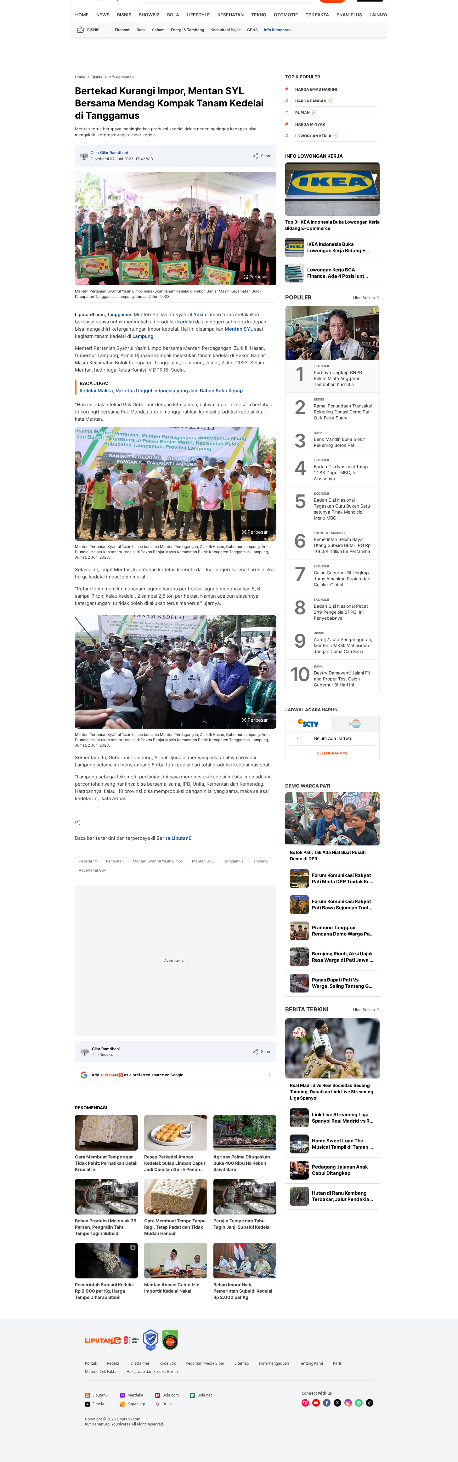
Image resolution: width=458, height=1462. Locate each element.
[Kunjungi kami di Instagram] (348, 1403)
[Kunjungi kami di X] (337, 1403)
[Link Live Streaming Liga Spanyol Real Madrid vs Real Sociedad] (299, 1117)
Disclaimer (140, 1363)
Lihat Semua (364, 297)
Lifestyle (198, 14)
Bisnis (124, 14)
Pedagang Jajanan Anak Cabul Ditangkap (340, 1170)
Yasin (200, 314)
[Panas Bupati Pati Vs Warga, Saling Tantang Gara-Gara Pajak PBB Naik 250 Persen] (299, 983)
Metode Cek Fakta (100, 1371)
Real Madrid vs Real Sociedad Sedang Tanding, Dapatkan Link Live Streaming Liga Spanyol (331, 1092)
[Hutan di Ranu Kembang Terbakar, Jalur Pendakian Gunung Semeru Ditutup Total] (299, 1196)
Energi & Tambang (187, 29)
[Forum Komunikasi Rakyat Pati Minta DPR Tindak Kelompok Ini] (299, 878)
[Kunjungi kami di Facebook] (327, 1403)
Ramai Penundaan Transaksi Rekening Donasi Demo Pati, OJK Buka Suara (343, 411)
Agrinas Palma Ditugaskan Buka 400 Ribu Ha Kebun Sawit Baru (241, 1163)
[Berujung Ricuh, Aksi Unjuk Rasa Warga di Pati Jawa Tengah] (299, 956)
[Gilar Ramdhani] (84, 156)
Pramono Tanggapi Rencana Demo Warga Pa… (343, 930)
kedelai (185, 322)
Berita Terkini (306, 1009)
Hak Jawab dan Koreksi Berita (152, 1371)
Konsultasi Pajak (226, 29)
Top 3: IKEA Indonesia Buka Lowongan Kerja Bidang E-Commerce (332, 225)
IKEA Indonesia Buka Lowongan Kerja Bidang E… (338, 247)
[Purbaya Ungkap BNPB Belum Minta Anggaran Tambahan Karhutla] (333, 333)
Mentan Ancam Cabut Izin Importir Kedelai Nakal (172, 1288)
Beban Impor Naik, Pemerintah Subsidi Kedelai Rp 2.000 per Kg (242, 1291)
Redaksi (114, 1363)
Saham (158, 29)
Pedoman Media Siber (205, 1363)
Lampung (143, 336)
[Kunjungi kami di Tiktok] (369, 1403)
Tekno (258, 14)
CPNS (252, 29)
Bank (141, 29)
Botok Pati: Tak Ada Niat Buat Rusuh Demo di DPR (328, 855)
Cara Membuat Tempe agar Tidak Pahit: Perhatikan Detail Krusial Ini (106, 1163)
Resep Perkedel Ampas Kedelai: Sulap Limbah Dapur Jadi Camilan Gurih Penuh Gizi (175, 1163)
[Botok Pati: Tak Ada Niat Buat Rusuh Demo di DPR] (332, 818)
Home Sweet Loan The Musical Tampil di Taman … (342, 1144)
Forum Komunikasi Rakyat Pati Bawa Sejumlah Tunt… (342, 904)
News (103, 14)
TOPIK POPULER (302, 76)
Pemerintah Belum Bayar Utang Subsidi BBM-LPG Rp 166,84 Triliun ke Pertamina (342, 545)
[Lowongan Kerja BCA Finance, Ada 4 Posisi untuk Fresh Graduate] (294, 273)
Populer (298, 297)
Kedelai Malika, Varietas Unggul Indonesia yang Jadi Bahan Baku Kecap (161, 391)
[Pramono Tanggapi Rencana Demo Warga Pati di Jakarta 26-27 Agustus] (299, 930)
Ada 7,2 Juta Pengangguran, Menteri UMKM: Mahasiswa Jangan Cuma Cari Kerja (343, 645)
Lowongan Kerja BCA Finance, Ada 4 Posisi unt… (337, 273)
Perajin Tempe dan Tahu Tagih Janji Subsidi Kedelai (242, 1224)
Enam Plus (349, 14)
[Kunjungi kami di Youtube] (316, 1403)
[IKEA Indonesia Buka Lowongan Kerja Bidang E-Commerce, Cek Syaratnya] (294, 247)
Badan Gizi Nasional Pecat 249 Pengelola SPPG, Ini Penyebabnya (341, 612)
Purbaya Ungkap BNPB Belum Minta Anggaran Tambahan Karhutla (338, 378)
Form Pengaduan (274, 1363)
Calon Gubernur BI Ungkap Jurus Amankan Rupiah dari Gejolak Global (342, 578)
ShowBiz (149, 14)
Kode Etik (168, 1363)
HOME (82, 14)
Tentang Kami (311, 1363)
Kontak (91, 1363)
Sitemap (242, 1363)
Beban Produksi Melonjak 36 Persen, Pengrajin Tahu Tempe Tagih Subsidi (105, 1227)
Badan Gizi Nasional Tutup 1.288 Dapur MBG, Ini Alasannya (341, 472)
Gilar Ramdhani (114, 152)
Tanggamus (120, 314)
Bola (173, 14)
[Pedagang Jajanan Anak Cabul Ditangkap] (299, 1170)
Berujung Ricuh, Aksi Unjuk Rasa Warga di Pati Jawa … (342, 957)
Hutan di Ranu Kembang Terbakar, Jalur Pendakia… (342, 1196)
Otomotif (286, 14)
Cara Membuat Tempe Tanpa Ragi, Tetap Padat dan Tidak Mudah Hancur (175, 1227)
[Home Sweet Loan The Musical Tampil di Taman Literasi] (299, 1144)
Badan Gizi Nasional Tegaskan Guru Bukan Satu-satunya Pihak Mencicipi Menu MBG (343, 509)
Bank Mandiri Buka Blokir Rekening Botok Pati (339, 442)
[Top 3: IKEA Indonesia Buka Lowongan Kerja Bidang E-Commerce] (332, 189)
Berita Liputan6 (174, 838)
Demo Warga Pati (307, 786)
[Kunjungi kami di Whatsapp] (359, 1403)
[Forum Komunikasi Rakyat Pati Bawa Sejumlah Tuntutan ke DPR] (299, 904)
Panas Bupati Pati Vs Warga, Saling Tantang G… (342, 983)
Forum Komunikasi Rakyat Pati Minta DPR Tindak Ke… (342, 878)
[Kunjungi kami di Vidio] (305, 1403)
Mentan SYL (239, 329)
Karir (337, 1363)
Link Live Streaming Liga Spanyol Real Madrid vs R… (342, 1118)
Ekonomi (122, 29)
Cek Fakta (317, 14)
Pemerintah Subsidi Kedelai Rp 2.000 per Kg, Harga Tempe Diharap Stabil (104, 1291)
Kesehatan (231, 14)
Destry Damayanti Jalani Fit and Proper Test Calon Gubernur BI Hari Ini (342, 678)
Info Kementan (277, 29)
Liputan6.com (128, 1419)
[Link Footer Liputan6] (112, 1340)
